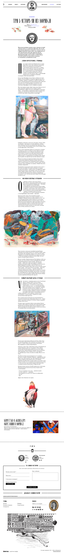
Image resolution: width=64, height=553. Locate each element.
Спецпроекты (6, 506)
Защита (16, 4)
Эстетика (59, 4)
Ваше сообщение (35, 471)
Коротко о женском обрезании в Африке (14, 422)
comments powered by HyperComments (10, 496)
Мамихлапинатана (56, 551)
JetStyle (16, 551)
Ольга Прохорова (13, 426)
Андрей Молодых (27, 458)
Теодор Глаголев (20, 505)
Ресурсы (10, 4)
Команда (5, 503)
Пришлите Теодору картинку (11, 482)
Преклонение (44, 4)
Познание (52, 4)
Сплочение (23, 4)
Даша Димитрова (41, 458)
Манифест (19, 503)
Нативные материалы (7, 505)
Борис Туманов (7, 426)
